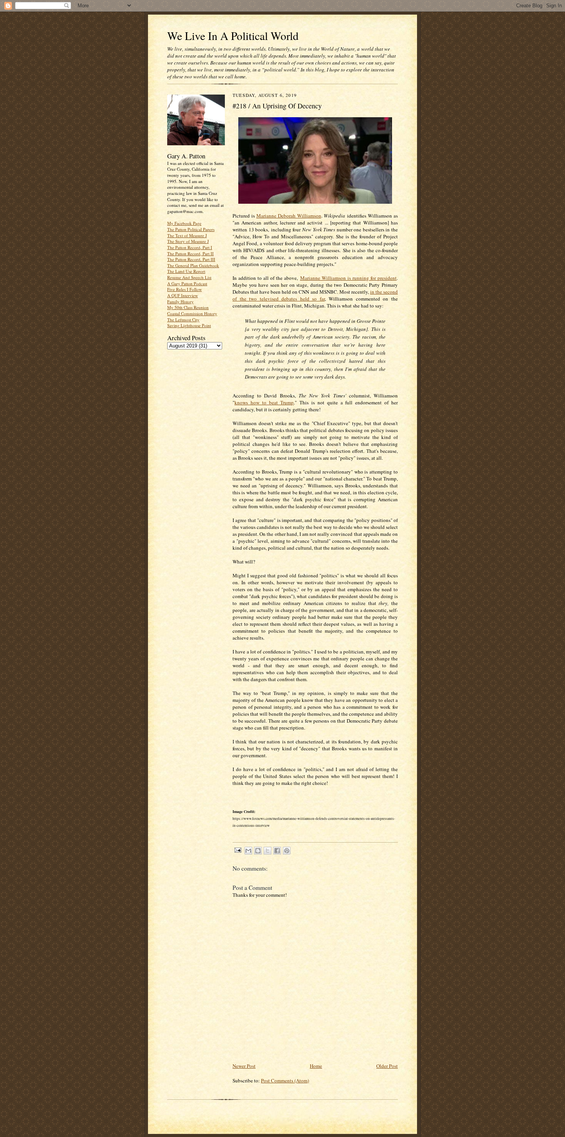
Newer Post (244, 1065)
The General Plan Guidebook (193, 265)
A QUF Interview (182, 295)
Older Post (387, 1065)
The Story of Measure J (188, 241)
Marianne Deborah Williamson (288, 215)
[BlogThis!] (258, 850)
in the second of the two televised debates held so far (315, 295)
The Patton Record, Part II (190, 253)
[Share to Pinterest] (287, 850)
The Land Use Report (186, 271)
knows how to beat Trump (264, 402)
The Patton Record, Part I (189, 247)
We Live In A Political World (233, 35)
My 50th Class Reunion (188, 307)
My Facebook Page (184, 223)
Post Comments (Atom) (285, 1080)
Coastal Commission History (192, 313)
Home (316, 1065)
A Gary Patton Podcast (187, 283)
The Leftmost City (183, 319)
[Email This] (248, 850)
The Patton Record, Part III (191, 259)
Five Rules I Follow (184, 289)
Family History (180, 301)
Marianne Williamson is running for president (348, 277)
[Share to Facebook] (277, 850)
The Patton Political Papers (190, 229)
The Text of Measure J (187, 235)
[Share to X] (267, 850)
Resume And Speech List (189, 277)
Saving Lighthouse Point (189, 325)
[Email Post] (238, 850)
